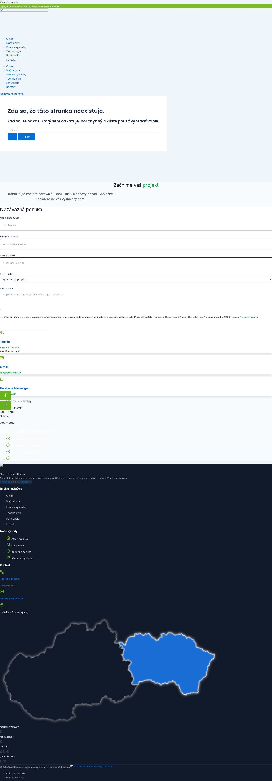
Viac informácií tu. (249, 317)
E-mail (4, 366)
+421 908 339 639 (10, 579)
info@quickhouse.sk (11, 598)
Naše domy (13, 42)
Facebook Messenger (14, 388)
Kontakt (10, 59)
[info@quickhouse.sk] (2, 592)
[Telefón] (2, 333)
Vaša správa (6, 288)
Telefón (5, 341)
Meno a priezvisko (9, 218)
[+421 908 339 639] (2, 573)
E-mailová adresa (9, 236)
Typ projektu (6, 274)
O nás (9, 38)
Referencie (12, 55)
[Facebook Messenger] (2, 379)
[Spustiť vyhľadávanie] (12, 136)
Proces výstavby (16, 47)
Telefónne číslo (8, 255)
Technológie (13, 51)
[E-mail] (2, 358)
